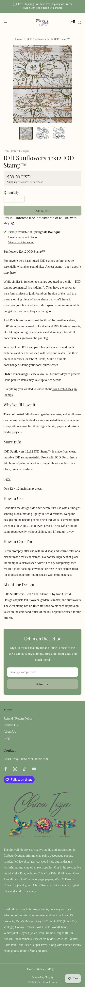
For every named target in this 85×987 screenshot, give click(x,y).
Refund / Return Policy (18, 718)
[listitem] (42, 6)
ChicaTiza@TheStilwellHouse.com (26, 758)
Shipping (12, 182)
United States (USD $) (40, 969)
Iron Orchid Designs (16, 151)
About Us (10, 731)
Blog (7, 738)
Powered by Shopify (42, 977)
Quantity (11, 192)
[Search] (79, 22)
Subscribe (42, 684)
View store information (21, 242)
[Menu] (6, 22)
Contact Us (11, 725)
